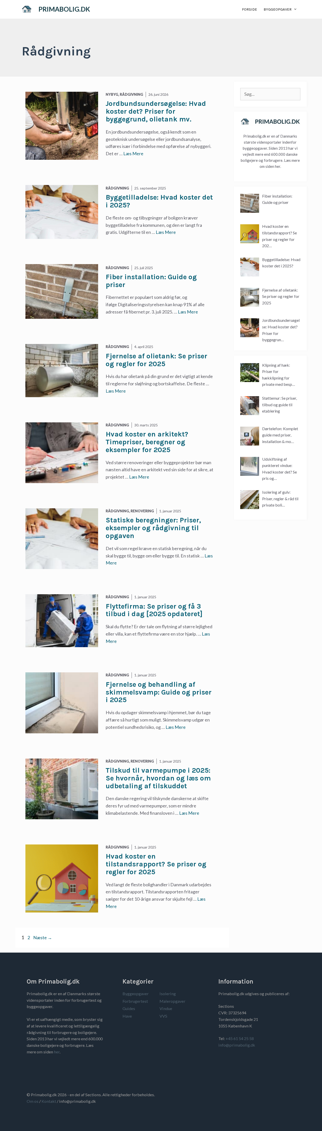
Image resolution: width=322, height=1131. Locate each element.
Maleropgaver (172, 1001)
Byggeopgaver (278, 9)
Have (127, 1016)
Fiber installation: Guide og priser (151, 281)
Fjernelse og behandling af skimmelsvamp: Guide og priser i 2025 (159, 692)
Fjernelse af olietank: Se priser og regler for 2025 (156, 360)
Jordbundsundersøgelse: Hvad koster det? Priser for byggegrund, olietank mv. (156, 111)
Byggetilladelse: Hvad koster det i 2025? (159, 201)
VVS (163, 1016)
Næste (42, 937)
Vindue (165, 1008)
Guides (129, 1008)
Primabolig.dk (64, 9)
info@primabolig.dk (236, 1045)
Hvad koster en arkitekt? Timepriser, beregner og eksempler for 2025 (147, 442)
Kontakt (49, 1101)
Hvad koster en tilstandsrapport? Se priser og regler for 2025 (156, 864)
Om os (32, 1101)
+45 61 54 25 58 (240, 1038)
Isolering (167, 993)
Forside (249, 9)
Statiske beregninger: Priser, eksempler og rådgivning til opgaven (153, 528)
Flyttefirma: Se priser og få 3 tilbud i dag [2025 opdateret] (154, 610)
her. (278, 166)
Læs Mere (133, 153)
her (57, 1051)
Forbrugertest (135, 1001)
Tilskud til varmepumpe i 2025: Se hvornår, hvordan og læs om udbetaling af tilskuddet (158, 778)
